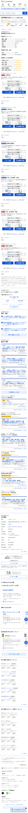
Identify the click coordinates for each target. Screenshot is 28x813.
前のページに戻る (7, 29)
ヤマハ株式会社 (5, 453)
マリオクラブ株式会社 (7, 397)
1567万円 (14, 668)
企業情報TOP (16, 768)
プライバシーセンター (17, 806)
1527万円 (14, 684)
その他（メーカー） (12, 519)
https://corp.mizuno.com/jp (14, 526)
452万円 (13, 717)
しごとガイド (4, 787)
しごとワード (10, 787)
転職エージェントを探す (18, 781)
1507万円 (14, 692)
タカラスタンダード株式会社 (8, 492)
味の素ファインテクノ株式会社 (9, 434)
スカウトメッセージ (5, 775)
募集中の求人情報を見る (9, 601)
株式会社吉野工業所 (6, 473)
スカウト (19, 6)
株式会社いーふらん (10, 635)
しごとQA (8, 6)
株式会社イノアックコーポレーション (11, 414)
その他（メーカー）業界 (5, 21)
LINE (10, 793)
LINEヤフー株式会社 (6, 798)
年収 (21, 25)
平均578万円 (23, 20)
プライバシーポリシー (7, 806)
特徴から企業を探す (11, 779)
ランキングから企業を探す (7, 781)
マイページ (25, 6)
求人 (8, 25)
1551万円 (14, 676)
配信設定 (23, 775)
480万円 (13, 733)
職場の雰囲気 (10, 143)
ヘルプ (24, 95)
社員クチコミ (14, 25)
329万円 (13, 741)
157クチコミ (16, 20)
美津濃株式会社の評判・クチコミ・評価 (8, 73)
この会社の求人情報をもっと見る (19, 409)
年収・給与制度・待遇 (13, 177)
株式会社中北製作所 (8, 590)
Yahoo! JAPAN (19, 804)
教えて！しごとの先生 (6, 785)
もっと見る (23, 551)
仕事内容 (8, 75)
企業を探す (3, 6)
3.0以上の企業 (13, 21)
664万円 (13, 749)
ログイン (15, 97)
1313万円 (14, 700)
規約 (24, 806)
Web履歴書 (18, 775)
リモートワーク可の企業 (21, 21)
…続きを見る (8, 596)
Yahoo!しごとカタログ (7, 768)
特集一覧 (14, 6)
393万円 (13, 725)
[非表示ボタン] (26, 808)
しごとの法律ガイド (15, 785)
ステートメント (5, 808)
